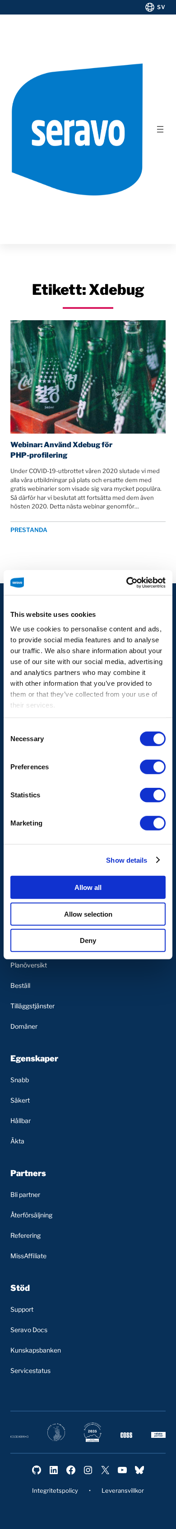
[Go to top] (132, 1514)
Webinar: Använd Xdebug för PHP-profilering (61, 449)
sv (161, 7)
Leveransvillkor (123, 1490)
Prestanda (28, 529)
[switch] (153, 767)
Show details (126, 860)
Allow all (88, 887)
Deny (88, 940)
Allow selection (88, 914)
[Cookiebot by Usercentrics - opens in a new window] (127, 582)
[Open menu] (160, 129)
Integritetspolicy (55, 1490)
